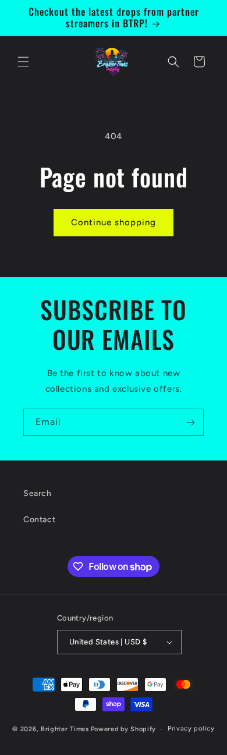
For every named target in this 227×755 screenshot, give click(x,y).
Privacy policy (191, 728)
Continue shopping (113, 222)
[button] (23, 62)
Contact (39, 519)
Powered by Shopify (124, 729)
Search (37, 493)
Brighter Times (65, 729)
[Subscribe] (190, 422)
